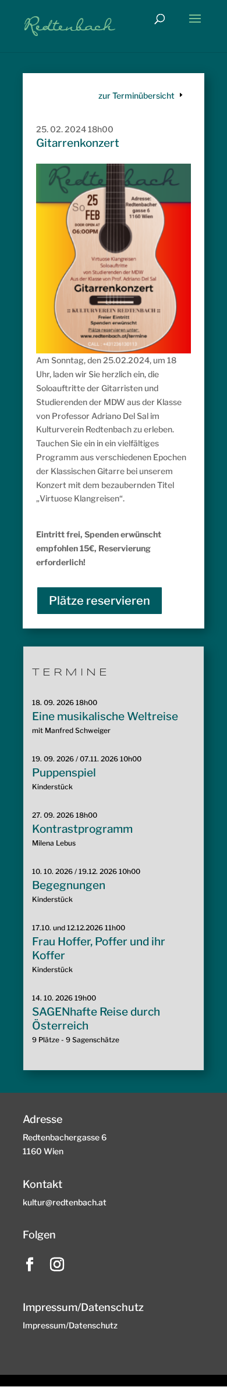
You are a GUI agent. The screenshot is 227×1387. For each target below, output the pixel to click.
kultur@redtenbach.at (65, 1202)
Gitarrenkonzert (77, 143)
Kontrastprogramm (82, 829)
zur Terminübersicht (136, 95)
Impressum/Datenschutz (70, 1325)
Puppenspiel (64, 772)
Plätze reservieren (99, 601)
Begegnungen (68, 885)
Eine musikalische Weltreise (105, 716)
